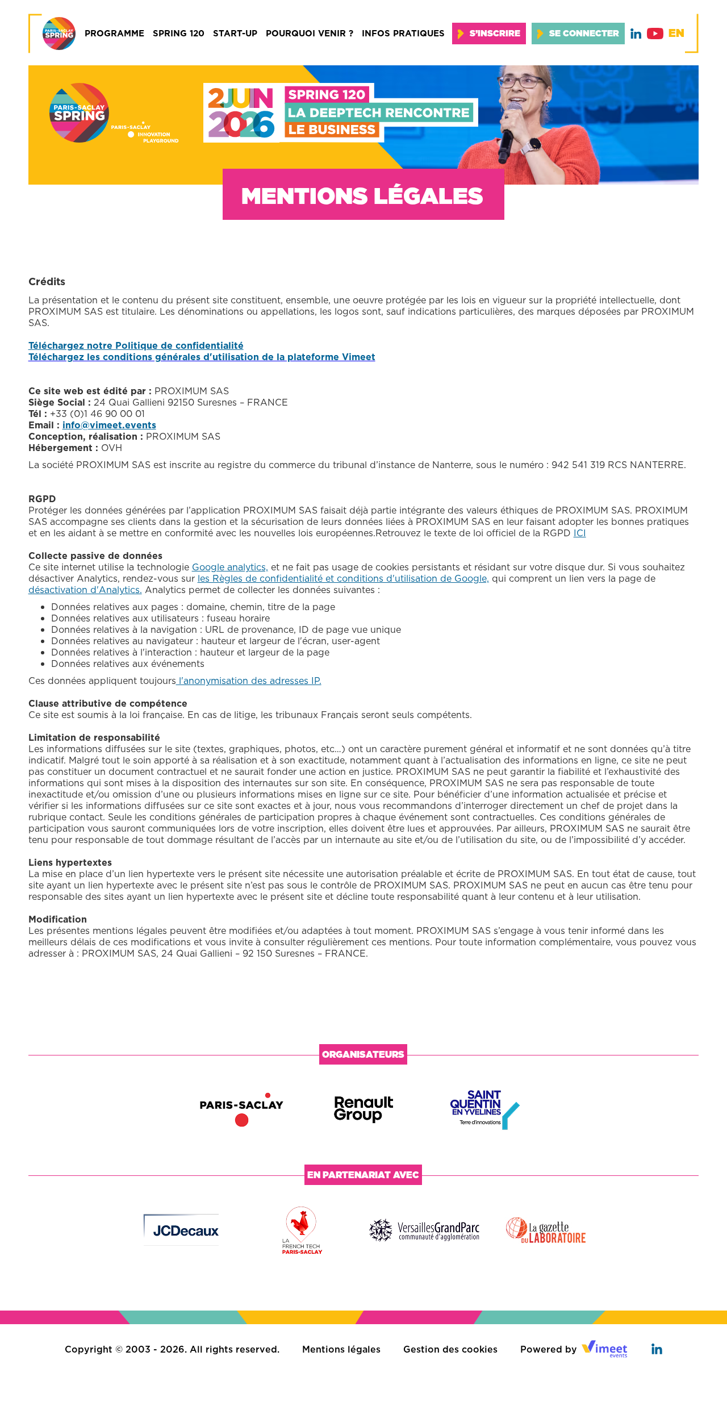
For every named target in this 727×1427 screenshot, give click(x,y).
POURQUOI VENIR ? (309, 33)
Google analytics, (230, 567)
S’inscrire (495, 33)
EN (676, 33)
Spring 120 (178, 33)
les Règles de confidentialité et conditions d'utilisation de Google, (343, 578)
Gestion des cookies (450, 1349)
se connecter (584, 33)
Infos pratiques (403, 33)
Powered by (548, 1349)
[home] (52, 33)
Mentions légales (341, 1349)
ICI (580, 533)
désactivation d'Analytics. (85, 589)
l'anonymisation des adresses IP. (248, 680)
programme (114, 33)
